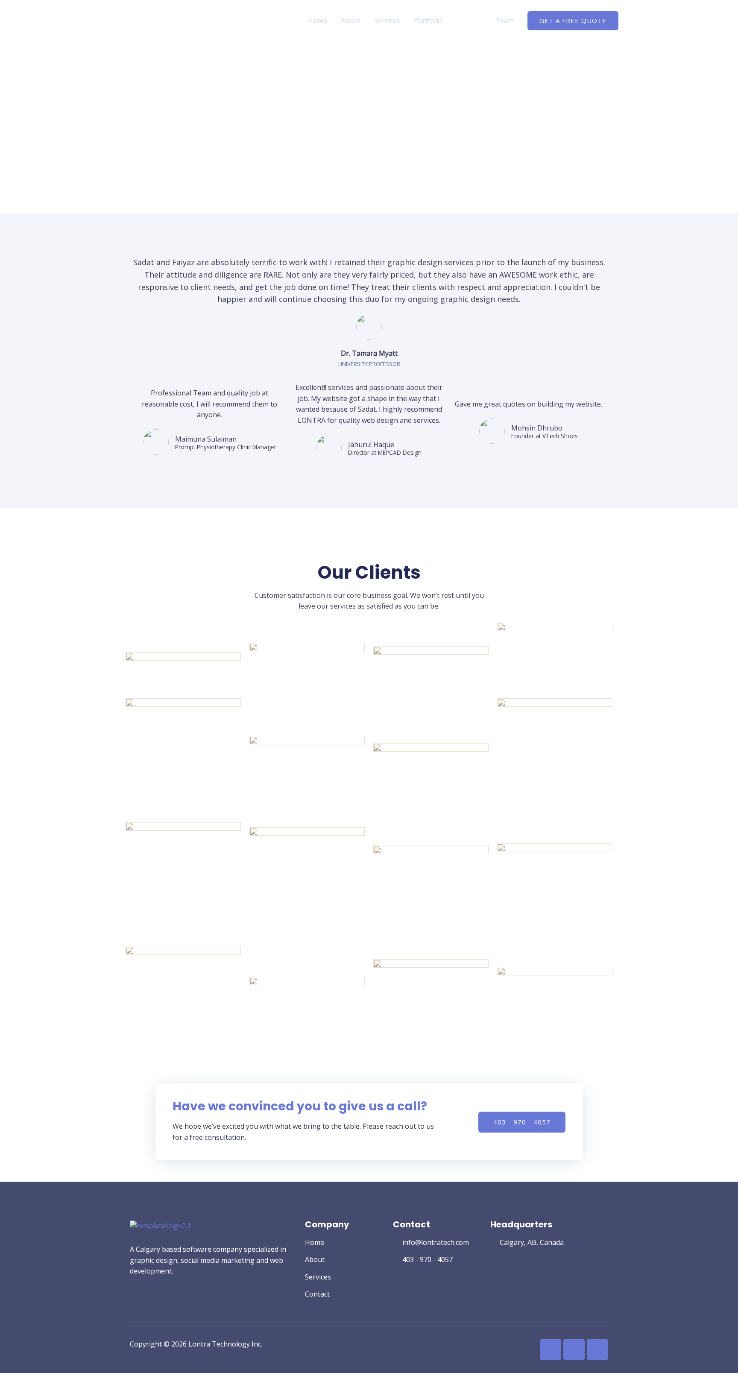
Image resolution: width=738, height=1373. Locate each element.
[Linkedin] (597, 1349)
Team (504, 20)
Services (387, 20)
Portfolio (428, 20)
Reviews (469, 20)
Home (317, 20)
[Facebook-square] (550, 1349)
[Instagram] (574, 1349)
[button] (521, 1122)
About (350, 20)
